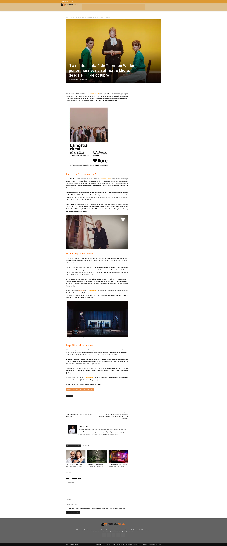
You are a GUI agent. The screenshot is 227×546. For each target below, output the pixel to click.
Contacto (145, 544)
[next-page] (70, 471)
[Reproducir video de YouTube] (97, 232)
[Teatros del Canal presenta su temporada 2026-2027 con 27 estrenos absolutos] (97, 456)
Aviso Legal (129, 544)
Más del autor (86, 446)
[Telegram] (80, 87)
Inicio (67, 17)
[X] (72, 87)
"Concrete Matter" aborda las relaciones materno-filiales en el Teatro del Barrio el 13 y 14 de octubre (113, 416)
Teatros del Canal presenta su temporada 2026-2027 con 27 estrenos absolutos (95, 466)
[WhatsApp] (84, 87)
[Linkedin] (76, 87)
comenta (81, 290)
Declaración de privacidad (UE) (103, 544)
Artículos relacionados (73, 446)
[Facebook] (68, 87)
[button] (153, 1)
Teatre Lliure (86, 396)
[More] (88, 87)
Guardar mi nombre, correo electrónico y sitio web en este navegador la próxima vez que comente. (96, 508)
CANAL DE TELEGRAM (85, 390)
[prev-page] (67, 471)
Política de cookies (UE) (118, 544)
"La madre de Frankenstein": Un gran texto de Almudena (79, 415)
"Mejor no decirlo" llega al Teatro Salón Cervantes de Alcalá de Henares (74, 466)
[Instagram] (79, 438)
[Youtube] (123, 535)
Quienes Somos (137, 544)
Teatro (72, 17)
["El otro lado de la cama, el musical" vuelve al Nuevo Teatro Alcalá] (118, 456)
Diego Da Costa (74, 79)
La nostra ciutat (77, 396)
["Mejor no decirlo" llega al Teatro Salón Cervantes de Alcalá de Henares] (75, 456)
